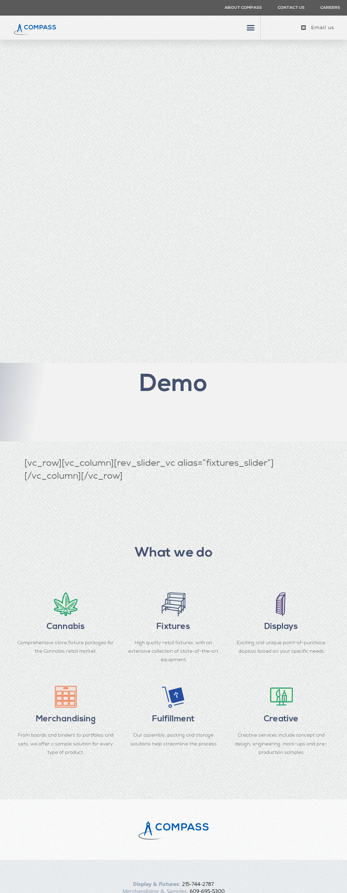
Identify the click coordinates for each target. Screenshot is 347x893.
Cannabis (65, 627)
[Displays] (281, 604)
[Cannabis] (66, 604)
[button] (250, 27)
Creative (281, 719)
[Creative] (281, 696)
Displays (281, 627)
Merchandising (66, 719)
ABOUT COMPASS (243, 8)
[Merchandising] (66, 696)
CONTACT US (291, 8)
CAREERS (330, 8)
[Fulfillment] (173, 696)
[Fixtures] (173, 604)
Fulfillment (173, 719)
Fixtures (173, 627)
